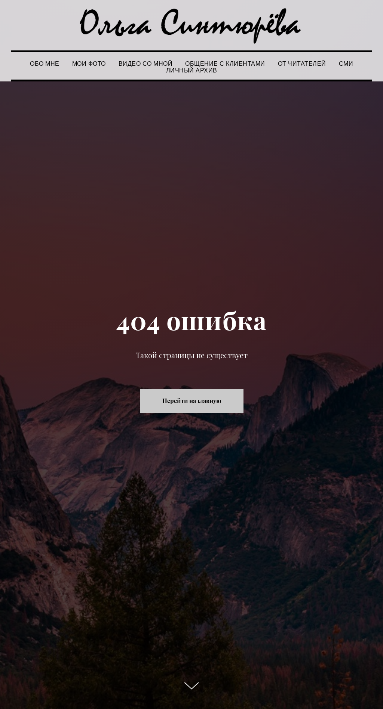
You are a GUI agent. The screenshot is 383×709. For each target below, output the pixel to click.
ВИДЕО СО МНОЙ (146, 64)
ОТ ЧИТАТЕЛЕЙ (302, 64)
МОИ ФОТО (89, 64)
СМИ (346, 64)
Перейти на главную (191, 401)
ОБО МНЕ (44, 64)
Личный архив (191, 70)
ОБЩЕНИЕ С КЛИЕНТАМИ (225, 64)
